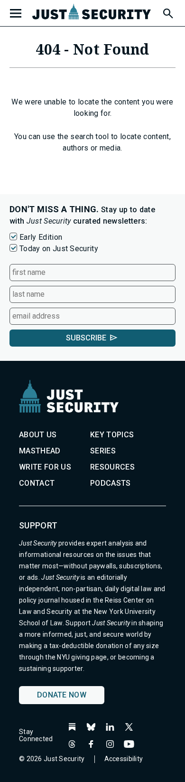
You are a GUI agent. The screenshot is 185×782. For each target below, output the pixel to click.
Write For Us (45, 466)
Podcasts (110, 483)
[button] (167, 12)
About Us (38, 434)
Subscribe (86, 337)
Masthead (40, 450)
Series (103, 450)
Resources (112, 466)
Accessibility (123, 759)
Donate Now (61, 694)
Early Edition (40, 237)
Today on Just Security (58, 248)
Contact (37, 483)
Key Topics (112, 434)
